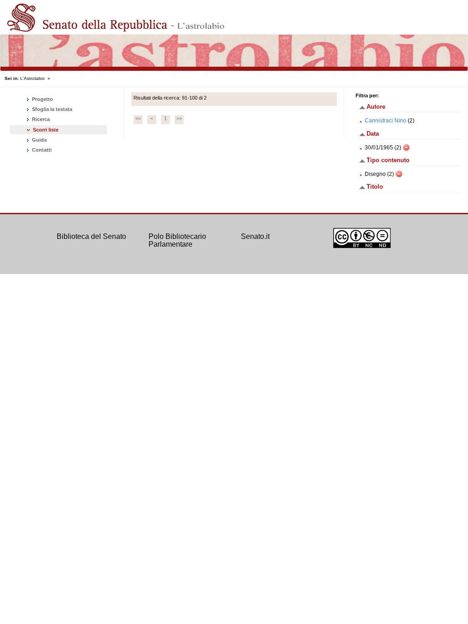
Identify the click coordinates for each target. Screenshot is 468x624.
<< (138, 118)
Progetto (42, 99)
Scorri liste (45, 129)
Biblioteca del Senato (91, 236)
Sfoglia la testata (51, 109)
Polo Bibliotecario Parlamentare (177, 241)
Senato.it (255, 236)
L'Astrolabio (32, 78)
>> (179, 118)
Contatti (41, 150)
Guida (39, 140)
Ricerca (40, 119)
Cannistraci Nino (385, 120)
